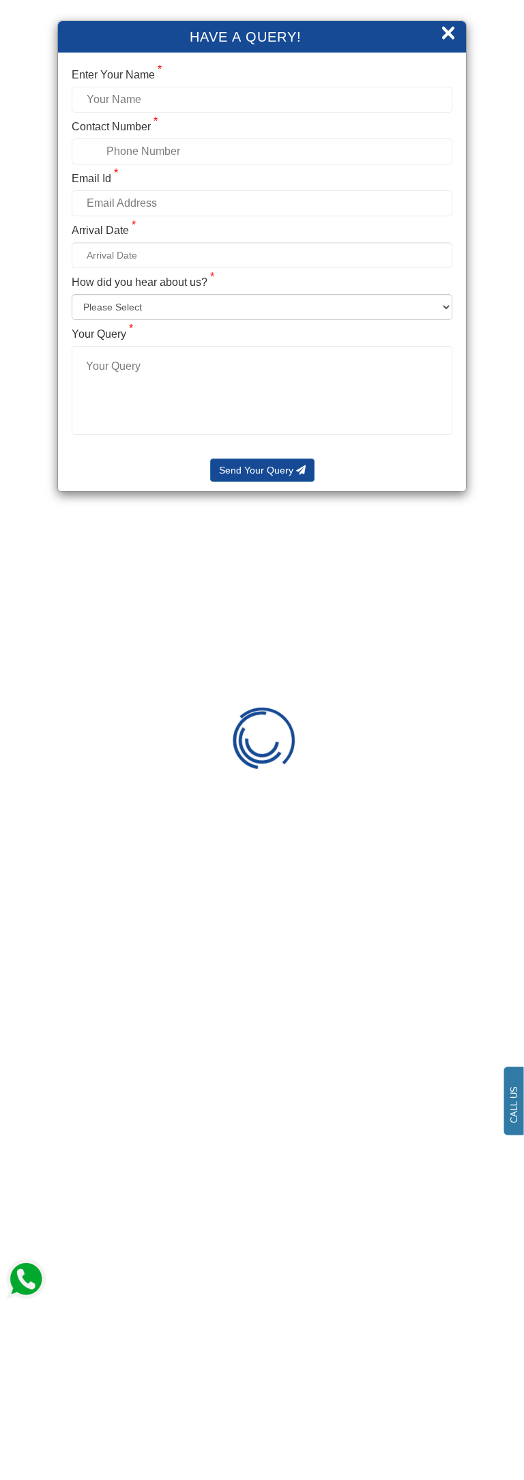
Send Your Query (257, 470)
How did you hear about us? (143, 282)
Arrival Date (104, 230)
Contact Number (115, 126)
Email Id (95, 178)
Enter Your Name (117, 75)
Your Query (102, 334)
